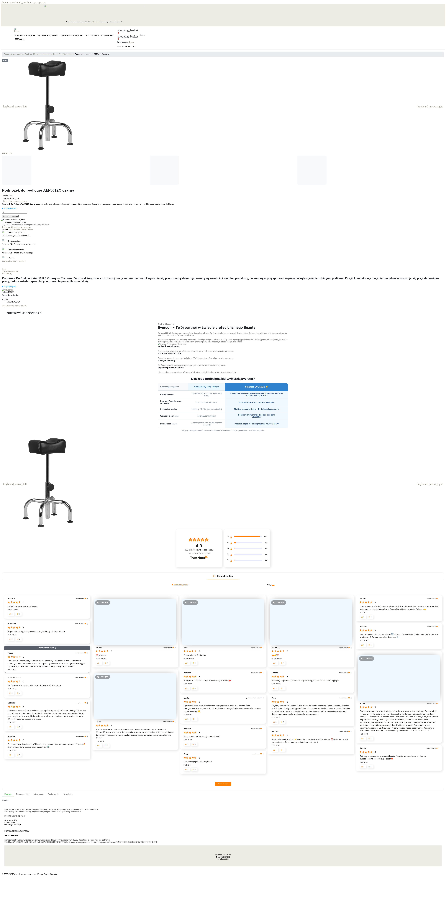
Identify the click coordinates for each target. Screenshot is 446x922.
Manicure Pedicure (24, 54)
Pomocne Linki (22, 794)
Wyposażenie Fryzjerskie (47, 35)
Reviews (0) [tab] (7, 273)
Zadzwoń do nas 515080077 (14, 261)
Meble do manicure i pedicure (45, 54)
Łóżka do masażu (92, 35)
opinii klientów (199, 550)
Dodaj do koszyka (10, 216)
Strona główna (10, 54)
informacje (38, 794)
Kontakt (7, 794)
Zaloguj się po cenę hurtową (15, 201)
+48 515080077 (13, 836)
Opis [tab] (4, 269)
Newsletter (68, 794)
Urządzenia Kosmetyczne (25, 35)
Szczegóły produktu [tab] (10, 271)
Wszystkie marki (107, 35)
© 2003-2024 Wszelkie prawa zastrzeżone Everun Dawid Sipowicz (29, 874)
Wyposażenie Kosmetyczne (71, 35)
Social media (53, 794)
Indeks (5, 292)
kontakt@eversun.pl (12, 824)
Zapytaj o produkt (31, 3)
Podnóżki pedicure (66, 54)
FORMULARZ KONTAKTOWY (16, 831)
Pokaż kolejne (223, 784)
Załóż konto (96, 22)
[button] (143, 32)
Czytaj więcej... (10, 208)
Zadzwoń (8, 3)
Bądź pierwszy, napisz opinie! (21, 229)
